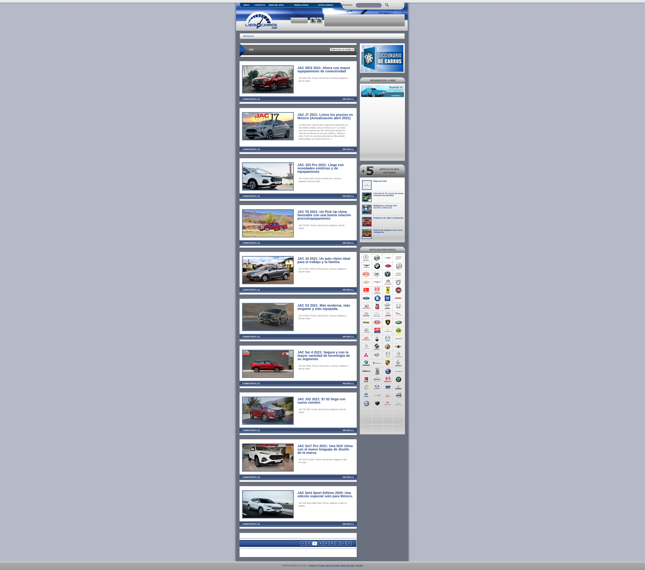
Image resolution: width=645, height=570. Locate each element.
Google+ (359, 565)
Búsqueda (346, 5)
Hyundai (366, 314)
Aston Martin (388, 258)
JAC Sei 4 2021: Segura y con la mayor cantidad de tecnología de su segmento (323, 355)
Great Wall (366, 306)
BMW (377, 266)
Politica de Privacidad (329, 565)
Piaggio (366, 363)
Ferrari (388, 290)
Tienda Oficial (301, 5)
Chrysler (377, 282)
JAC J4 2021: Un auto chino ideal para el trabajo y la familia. (323, 260)
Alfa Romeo (377, 258)
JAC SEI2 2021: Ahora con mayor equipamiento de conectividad (323, 69)
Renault (398, 363)
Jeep (366, 322)
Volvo (398, 395)
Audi (398, 258)
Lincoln (388, 331)
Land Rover (398, 322)
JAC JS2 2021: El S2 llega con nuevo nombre (321, 400)
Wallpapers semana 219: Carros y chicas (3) (385, 206)
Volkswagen (366, 403)
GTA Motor (377, 306)
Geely (377, 298)
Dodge (377, 290)
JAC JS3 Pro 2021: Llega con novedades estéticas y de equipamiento (320, 168)
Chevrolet (366, 282)
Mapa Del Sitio (276, 5)
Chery (398, 274)
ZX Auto (398, 403)
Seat (388, 379)
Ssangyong (377, 387)
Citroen (388, 282)
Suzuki (398, 387)
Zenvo (377, 403)
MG (388, 347)
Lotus (398, 331)
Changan (388, 274)
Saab (388, 371)
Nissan (377, 355)
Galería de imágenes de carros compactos (388, 231)
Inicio (246, 5)
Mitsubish (366, 355)
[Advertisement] (364, 20)
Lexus (366, 331)
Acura (366, 258)
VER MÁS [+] (348, 99)
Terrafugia (377, 395)
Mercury (377, 347)
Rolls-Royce (377, 371)
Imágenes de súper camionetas (388, 218)
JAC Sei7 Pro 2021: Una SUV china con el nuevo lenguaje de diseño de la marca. (325, 449)
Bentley (366, 266)
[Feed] (319, 21)
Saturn (366, 379)
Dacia (398, 282)
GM (388, 298)
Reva (366, 371)
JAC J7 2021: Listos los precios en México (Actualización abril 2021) (325, 116)
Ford (366, 298)
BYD (366, 274)
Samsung (398, 371)
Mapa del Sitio (380, 181)
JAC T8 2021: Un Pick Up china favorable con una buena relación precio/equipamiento (324, 215)
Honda (398, 306)
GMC (398, 298)
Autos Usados (325, 5)
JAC (388, 314)
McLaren (398, 339)
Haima (388, 306)
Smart (366, 387)
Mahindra (366, 339)
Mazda (388, 339)
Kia (377, 322)
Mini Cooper (398, 347)
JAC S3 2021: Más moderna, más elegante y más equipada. (323, 307)
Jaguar (398, 314)
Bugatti (388, 266)
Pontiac (377, 363)
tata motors (366, 395)
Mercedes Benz (366, 347)
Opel (388, 355)
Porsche (388, 363)
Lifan (377, 331)
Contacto (259, 5)
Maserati (377, 339)
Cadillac (377, 274)
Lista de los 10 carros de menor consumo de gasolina (388, 194)
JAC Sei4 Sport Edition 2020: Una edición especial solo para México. (325, 494)
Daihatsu (366, 290)
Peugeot (398, 355)
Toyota (388, 395)
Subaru (388, 387)
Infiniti (377, 314)
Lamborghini (388, 322)
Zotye (388, 403)
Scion (377, 379)
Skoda (398, 379)
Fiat (398, 290)
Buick (398, 266)
